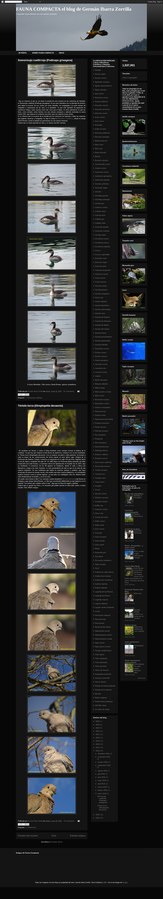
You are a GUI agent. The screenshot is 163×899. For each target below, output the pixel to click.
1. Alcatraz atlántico (100, 101)
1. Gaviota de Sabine (101, 325)
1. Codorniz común (100, 207)
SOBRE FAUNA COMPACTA (43, 53)
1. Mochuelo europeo (101, 399)
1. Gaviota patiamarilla (101, 341)
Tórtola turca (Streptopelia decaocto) (40, 405)
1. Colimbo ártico (99, 211)
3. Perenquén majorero (102, 615)
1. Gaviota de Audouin (101, 317)
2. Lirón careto (98, 545)
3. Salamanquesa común (102, 635)
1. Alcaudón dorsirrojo (101, 109)
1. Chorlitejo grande (100, 196)
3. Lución (96, 611)
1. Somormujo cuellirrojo (33, 398)
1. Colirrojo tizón (99, 215)
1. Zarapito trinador (100, 501)
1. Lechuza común (100, 372)
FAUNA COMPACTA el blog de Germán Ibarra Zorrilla (73, 9)
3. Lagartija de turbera (101, 596)
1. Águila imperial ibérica (102, 86)
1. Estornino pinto (99, 266)
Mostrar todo (141, 678)
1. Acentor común (99, 78)
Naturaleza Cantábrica (65, 118)
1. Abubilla (97, 70)
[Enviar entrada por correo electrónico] (78, 391)
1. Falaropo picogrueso (102, 270)
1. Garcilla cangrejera (101, 294)
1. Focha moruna (99, 282)
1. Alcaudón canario (100, 105)
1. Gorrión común (99, 352)
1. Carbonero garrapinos (102, 176)
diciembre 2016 (104, 754)
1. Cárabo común (99, 168)
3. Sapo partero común (101, 647)
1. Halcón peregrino (100, 360)
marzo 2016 (102, 787)
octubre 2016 (103, 762)
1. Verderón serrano (100, 498)
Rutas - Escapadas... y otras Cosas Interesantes (134, 547)
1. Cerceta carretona (101, 184)
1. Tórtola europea (100, 470)
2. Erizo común (98, 529)
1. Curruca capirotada (101, 254)
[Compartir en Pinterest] (28, 394)
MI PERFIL (23, 53)
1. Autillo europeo (99, 129)
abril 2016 (102, 784)
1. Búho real (97, 148)
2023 (98, 728)
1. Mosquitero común (101, 403)
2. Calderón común (100, 509)
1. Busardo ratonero (100, 160)
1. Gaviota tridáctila (100, 345)
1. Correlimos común (101, 239)
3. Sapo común (99, 643)
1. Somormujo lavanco (101, 466)
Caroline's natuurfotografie (131, 511)
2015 (98, 815)
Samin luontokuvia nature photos (132, 661)
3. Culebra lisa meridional (102, 580)
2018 (98, 744)
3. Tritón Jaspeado (100, 658)
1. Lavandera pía (99, 368)
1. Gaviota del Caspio (101, 329)
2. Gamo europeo (99, 537)
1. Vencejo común (100, 494)
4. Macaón (97, 694)
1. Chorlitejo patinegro (101, 199)
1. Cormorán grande (100, 227)
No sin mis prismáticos (134, 494)
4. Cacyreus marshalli (101, 678)
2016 (98, 751)
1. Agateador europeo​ (101, 82)
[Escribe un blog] (21, 394)
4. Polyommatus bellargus (103, 701)
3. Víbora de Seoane (101, 670)
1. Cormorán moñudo (101, 231)
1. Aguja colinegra (100, 90)
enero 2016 (102, 793)
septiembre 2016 (104, 765)
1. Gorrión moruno (100, 356)
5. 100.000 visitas (99, 705)
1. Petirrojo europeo (100, 431)
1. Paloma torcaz (99, 411)
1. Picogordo (98, 439)
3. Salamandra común (101, 631)
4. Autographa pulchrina (102, 674)
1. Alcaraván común (100, 98)
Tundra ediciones (69, 479)
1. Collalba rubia (99, 223)
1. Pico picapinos (99, 435)
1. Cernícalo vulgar (100, 188)
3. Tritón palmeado (100, 662)
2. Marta (96, 548)
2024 (98, 725)
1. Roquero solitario (100, 454)
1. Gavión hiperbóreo (101, 305)
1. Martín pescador (100, 380)
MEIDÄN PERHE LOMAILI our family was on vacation (139, 614)
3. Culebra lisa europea (102, 576)
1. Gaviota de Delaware (102, 321)
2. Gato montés (99, 541)
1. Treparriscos (98, 482)
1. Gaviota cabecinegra (102, 309)
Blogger (125, 882)
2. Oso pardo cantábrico (102, 560)
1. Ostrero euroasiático (101, 407)
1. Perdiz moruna (99, 427)
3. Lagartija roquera (100, 600)
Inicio (54, 836)
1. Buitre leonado (99, 152)
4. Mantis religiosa (100, 698)
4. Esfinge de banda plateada (104, 686)
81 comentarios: (69, 391)
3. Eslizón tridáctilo (100, 588)
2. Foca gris (97, 533)
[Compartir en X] (23, 394)
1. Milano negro (99, 388)
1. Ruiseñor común (100, 458)
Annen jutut (129, 608)
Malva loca (138, 593)
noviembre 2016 (104, 757)
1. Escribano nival (99, 258)
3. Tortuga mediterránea (102, 650)
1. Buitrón (96, 156)
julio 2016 (101, 774)
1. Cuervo (96, 250)
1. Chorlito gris (98, 203)
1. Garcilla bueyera (100, 290)
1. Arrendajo (97, 125)
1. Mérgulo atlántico (100, 384)
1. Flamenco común (100, 274)
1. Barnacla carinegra (101, 137)
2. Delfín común (99, 521)
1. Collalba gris (98, 219)
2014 (98, 818)
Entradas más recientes (28, 836)
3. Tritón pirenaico (100, 666)
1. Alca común (98, 94)
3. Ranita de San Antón (101, 627)
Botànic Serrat (130, 625)
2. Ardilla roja (98, 505)
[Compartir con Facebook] (26, 394)
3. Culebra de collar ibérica (103, 572)
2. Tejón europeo (99, 564)
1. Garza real (98, 297)
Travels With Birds (132, 566)
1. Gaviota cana (99, 313)
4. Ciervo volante (99, 682)
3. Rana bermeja (99, 619)
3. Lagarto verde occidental (103, 607)
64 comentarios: (69, 821)
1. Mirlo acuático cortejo (102, 392)
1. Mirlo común (98, 396)
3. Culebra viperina (100, 584)
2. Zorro (96, 568)
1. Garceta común (100, 286)
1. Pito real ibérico (100, 443)
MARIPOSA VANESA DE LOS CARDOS (139, 629)
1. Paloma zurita (99, 415)
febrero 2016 (103, 790)
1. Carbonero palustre (101, 180)
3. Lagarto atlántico (100, 603)
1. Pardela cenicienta (101, 423)
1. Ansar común (99, 117)
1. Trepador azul (99, 478)
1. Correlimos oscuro (101, 243)
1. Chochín (97, 192)
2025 (98, 721)
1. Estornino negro (100, 262)
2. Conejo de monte (100, 517)
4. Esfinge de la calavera (102, 690)
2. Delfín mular (98, 525)
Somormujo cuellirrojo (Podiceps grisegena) (45, 60)
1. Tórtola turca (30, 827)
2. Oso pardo (98, 556)
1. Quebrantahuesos (101, 447)
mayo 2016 (102, 780)
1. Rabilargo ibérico (100, 450)
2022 (98, 731)
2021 (98, 734)
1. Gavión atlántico (100, 301)
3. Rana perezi (98, 623)
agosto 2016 (103, 771)
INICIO (61, 53)
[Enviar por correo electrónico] (19, 394)
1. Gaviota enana (99, 333)
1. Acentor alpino (99, 74)
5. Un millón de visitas (101, 709)
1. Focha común (99, 278)
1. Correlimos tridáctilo (101, 247)
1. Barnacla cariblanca (101, 133)
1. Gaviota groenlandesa (102, 337)
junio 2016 (102, 777)
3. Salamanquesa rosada (102, 639)
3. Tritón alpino (98, 654)
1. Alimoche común (100, 113)
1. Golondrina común (101, 349)
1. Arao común (98, 121)
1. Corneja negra (99, 235)
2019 (98, 741)
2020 (98, 738)
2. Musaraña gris (99, 552)
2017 (98, 747)
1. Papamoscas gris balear (103, 419)
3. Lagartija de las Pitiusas (103, 592)
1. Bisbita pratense (100, 141)
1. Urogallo (97, 486)
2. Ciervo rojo (98, 513)
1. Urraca (96, 490)
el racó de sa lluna (132, 529)
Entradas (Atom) (56, 842)
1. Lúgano (97, 376)
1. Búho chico (98, 145)
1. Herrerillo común (100, 364)
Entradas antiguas (77, 836)
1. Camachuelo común (101, 164)
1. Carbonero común (101, 172)
